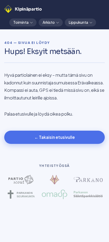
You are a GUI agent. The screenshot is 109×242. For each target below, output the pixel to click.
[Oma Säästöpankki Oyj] (54, 194)
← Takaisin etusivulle (54, 137)
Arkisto (49, 22)
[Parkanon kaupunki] (88, 179)
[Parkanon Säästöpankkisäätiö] (88, 194)
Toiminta (21, 22)
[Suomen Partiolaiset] (21, 179)
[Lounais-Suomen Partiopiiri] (54, 179)
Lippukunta (78, 22)
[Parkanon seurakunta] (21, 194)
